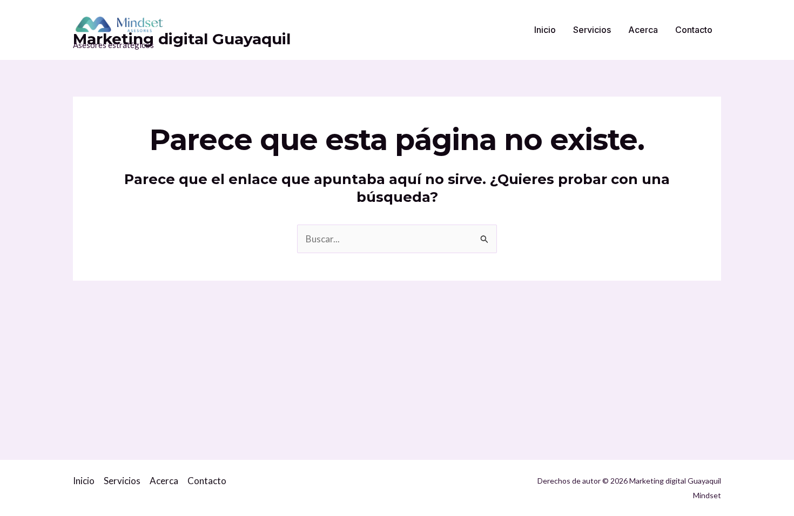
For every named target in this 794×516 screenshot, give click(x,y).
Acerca (643, 29)
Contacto (693, 29)
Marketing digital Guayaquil (182, 39)
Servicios (592, 29)
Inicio (545, 29)
